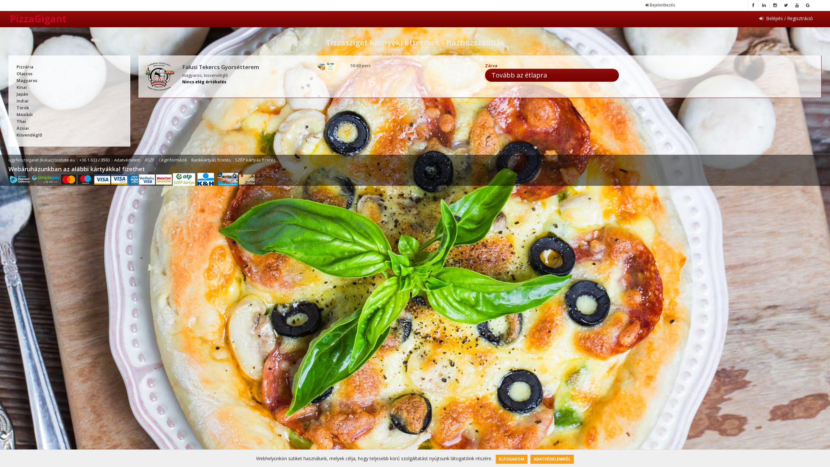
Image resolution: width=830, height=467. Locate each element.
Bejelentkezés (662, 5)
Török (23, 108)
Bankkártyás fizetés (211, 160)
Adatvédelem (127, 160)
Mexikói (25, 114)
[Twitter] (785, 5)
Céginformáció (173, 160)
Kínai (22, 87)
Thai (21, 121)
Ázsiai (23, 128)
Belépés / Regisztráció (789, 18)
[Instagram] (774, 5)
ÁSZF (149, 160)
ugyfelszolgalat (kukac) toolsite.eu (41, 160)
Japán (22, 94)
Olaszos (24, 74)
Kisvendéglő (29, 135)
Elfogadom (511, 459)
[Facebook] (752, 5)
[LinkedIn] (763, 5)
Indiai (23, 101)
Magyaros (27, 80)
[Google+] (807, 5)
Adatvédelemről (552, 459)
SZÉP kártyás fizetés (255, 160)
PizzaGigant (38, 18)
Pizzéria (25, 67)
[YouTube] (796, 5)
